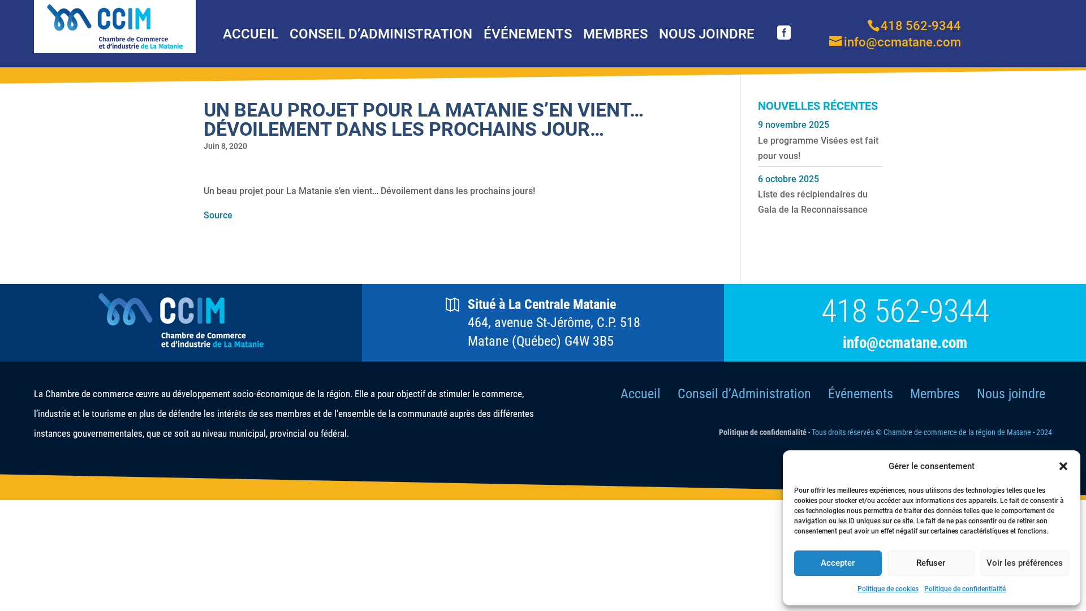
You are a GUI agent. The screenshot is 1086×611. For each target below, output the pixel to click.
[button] (1063, 466)
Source (218, 215)
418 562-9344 (905, 311)
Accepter (838, 563)
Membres (615, 34)
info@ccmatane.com (905, 343)
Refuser (930, 563)
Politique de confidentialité (965, 589)
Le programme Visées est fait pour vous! (818, 148)
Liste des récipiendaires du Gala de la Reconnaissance (813, 202)
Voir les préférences (1024, 563)
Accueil (250, 34)
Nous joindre (707, 34)
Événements (528, 34)
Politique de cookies (888, 589)
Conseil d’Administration (381, 34)
